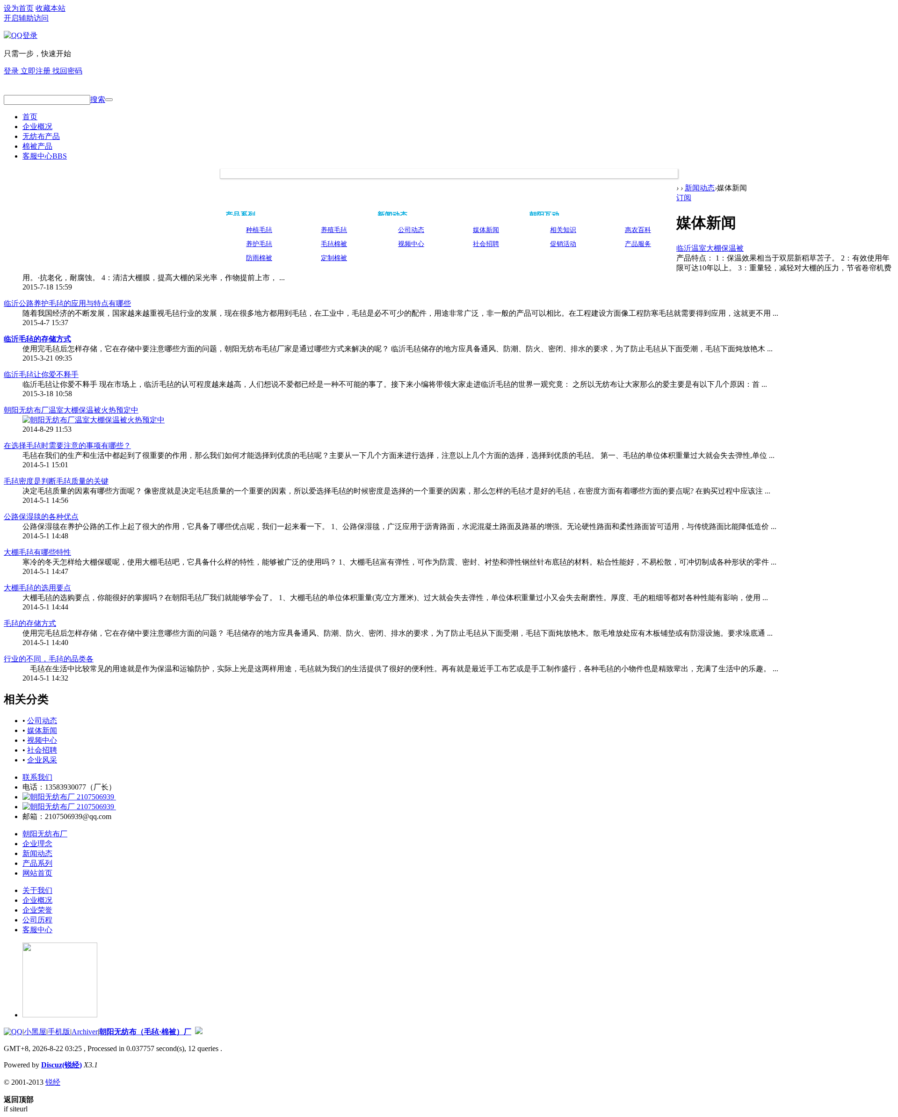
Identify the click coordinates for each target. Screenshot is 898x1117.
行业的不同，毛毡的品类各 (49, 659)
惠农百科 (638, 229)
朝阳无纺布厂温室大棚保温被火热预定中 (71, 410)
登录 (12, 71)
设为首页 (19, 8)
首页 (29, 117)
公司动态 (411, 229)
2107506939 (95, 797)
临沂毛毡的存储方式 (37, 339)
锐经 (52, 1082)
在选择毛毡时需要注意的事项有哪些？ (67, 446)
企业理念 (37, 844)
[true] (109, 99)
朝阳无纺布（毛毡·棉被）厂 (145, 1032)
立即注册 (36, 71)
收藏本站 (50, 8)
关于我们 (37, 890)
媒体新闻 (486, 229)
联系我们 (37, 777)
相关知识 (563, 229)
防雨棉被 (259, 257)
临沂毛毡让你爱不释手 (41, 374)
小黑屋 (35, 1032)
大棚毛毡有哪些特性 (37, 552)
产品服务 (638, 243)
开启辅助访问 (26, 18)
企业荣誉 (37, 910)
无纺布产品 (41, 136)
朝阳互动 (544, 215)
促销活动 (563, 243)
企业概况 (37, 127)
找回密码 (67, 71)
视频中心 (411, 243)
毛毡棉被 (334, 243)
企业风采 (42, 760)
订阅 (683, 198)
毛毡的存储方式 (30, 623)
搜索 (97, 99)
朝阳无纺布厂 (44, 834)
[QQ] (13, 1032)
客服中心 (44, 156)
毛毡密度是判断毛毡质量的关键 (56, 481)
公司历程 (37, 920)
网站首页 (37, 873)
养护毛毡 (259, 243)
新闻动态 (392, 215)
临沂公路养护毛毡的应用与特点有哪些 (67, 303)
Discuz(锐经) (61, 1065)
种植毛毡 (259, 229)
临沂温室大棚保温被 (710, 248)
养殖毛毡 (334, 229)
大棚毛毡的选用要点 (37, 588)
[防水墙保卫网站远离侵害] (199, 1032)
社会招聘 (486, 243)
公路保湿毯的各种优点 (41, 517)
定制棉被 (334, 257)
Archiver (85, 1032)
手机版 (59, 1032)
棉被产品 (37, 146)
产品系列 (240, 215)
